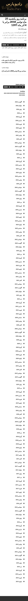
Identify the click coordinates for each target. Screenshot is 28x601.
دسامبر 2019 (18, 362)
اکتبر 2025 (19, 139)
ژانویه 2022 (19, 269)
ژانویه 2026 (19, 128)
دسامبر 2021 (18, 273)
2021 (5, 93)
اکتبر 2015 (19, 548)
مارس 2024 (18, 209)
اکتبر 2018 (19, 414)
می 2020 (19, 343)
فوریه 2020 (19, 354)
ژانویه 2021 (19, 313)
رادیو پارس (14, 4)
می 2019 (19, 388)
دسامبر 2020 (18, 317)
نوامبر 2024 (19, 180)
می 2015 (19, 566)
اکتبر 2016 (19, 503)
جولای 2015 (19, 559)
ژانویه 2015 (19, 581)
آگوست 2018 (18, 421)
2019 (11, 93)
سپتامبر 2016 (18, 507)
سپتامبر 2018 (18, 418)
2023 (20, 95)
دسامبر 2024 (18, 176)
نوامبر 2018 (19, 410)
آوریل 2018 (19, 436)
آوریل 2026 (19, 116)
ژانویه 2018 (19, 447)
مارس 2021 (18, 306)
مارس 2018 (18, 440)
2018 (14, 93)
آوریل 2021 (19, 302)
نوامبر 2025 (19, 135)
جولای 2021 (19, 291)
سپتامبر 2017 (18, 462)
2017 (17, 93)
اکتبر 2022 (19, 235)
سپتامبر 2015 (18, 551)
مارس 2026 (18, 120)
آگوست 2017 (18, 466)
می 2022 (19, 254)
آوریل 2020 (19, 347)
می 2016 (19, 522)
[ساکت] (8, 45)
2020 (8, 93)
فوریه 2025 (19, 168)
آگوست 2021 (18, 287)
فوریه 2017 (19, 488)
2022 (23, 95)
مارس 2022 (18, 261)
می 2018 (19, 432)
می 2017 (19, 477)
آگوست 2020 (18, 332)
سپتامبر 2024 (18, 187)
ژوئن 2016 (19, 518)
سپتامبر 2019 (18, 373)
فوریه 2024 (19, 213)
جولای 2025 (19, 150)
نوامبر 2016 (19, 499)
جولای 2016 (19, 514)
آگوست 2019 (18, 377)
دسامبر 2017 (18, 451)
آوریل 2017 (19, 481)
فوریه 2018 (19, 444)
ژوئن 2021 (19, 295)
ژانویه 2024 (19, 217)
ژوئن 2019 (19, 384)
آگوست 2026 (18, 102)
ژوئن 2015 (19, 563)
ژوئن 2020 (19, 340)
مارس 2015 (18, 574)
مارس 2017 (18, 485)
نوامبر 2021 (19, 276)
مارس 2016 (18, 529)
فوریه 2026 (19, 124)
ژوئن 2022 (19, 250)
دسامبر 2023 (18, 221)
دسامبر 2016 (18, 496)
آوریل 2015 (19, 570)
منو (25, 14)
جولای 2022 (19, 247)
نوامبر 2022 (19, 232)
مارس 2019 (18, 395)
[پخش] (24, 45)
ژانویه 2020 (19, 358)
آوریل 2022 (19, 258)
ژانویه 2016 (19, 537)
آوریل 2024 (19, 206)
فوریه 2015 (19, 577)
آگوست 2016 (18, 511)
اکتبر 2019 (19, 369)
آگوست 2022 (18, 243)
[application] (14, 44)
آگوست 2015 (18, 555)
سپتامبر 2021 (18, 284)
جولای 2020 (19, 336)
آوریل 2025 (19, 161)
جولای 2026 (19, 105)
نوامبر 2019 (19, 366)
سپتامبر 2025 (18, 142)
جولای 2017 (19, 470)
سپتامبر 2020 (18, 328)
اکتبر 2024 (19, 183)
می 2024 (19, 202)
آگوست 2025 (18, 146)
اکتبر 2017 (19, 458)
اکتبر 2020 (19, 325)
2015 (23, 93)
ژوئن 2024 (19, 198)
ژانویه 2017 (19, 492)
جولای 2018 (19, 425)
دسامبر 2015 (18, 540)
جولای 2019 (19, 380)
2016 (20, 93)
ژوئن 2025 (19, 154)
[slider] (4, 44)
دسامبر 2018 (18, 406)
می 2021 (19, 299)
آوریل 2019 (19, 392)
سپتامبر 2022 (18, 239)
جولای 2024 (19, 195)
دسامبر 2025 (18, 131)
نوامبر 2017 (19, 455)
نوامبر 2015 (19, 544)
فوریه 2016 (19, 533)
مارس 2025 (18, 165)
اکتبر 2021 (19, 280)
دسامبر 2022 (18, 228)
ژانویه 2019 (19, 403)
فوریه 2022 (19, 265)
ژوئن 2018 (19, 429)
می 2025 (19, 157)
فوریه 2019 (19, 399)
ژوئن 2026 (19, 109)
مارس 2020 (18, 351)
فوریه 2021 (19, 310)
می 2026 (19, 113)
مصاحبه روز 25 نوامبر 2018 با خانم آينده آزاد (14, 71)
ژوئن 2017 (19, 473)
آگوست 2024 (18, 191)
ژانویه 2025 (19, 172)
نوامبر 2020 (19, 321)
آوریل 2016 (19, 525)
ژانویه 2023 (19, 224)
